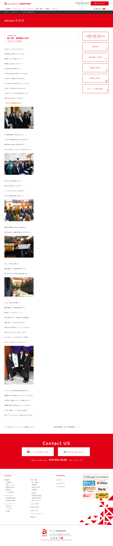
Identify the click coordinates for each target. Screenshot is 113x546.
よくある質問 (10, 492)
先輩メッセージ (10, 485)
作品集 (8, 511)
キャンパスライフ (28, 8)
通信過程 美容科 (36, 498)
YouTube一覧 (60, 486)
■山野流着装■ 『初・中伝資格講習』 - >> (66, 427)
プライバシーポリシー (37, 513)
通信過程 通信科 (10, 500)
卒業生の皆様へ (95, 78)
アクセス (54, 8)
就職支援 (34, 485)
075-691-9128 (58, 459)
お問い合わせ (101, 3)
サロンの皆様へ (35, 503)
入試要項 (47, 8)
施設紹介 (8, 489)
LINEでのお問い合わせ (74, 451)
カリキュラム (17, 8)
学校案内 (8, 8)
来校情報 (34, 489)
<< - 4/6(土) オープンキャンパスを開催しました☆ (19, 427)
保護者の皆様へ (95, 68)
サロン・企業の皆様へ (95, 89)
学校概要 (8, 482)
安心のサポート (36, 500)
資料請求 (95, 46)
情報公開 (33, 517)
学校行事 (8, 506)
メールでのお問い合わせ (38, 451)
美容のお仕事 (36, 487)
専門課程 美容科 (10, 498)
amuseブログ (60, 483)
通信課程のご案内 (95, 57)
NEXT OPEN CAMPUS (95, 36)
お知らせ (59, 480)
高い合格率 (35, 482)
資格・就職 (39, 8)
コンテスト (9, 508)
